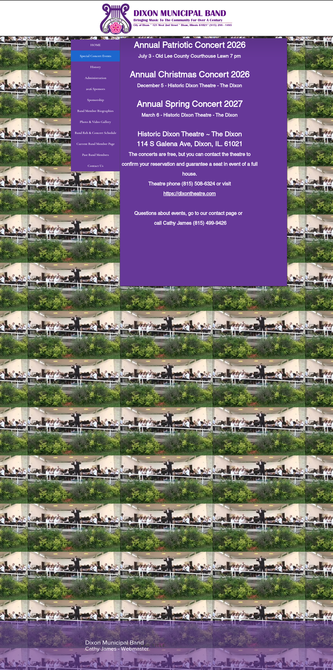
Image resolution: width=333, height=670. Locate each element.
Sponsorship (95, 100)
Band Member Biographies (95, 111)
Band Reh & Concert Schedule (95, 133)
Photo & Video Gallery (95, 122)
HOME (95, 45)
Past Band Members (95, 155)
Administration (95, 78)
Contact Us (95, 166)
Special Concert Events (95, 56)
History (95, 67)
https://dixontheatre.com (189, 193)
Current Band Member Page (95, 144)
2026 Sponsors (95, 89)
